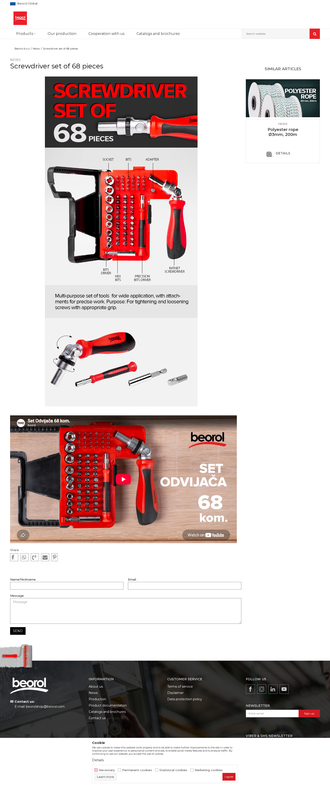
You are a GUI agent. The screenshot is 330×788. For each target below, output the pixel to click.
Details (283, 153)
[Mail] (45, 557)
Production (97, 699)
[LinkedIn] (272, 689)
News (36, 48)
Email (132, 579)
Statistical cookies (173, 770)
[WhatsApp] (24, 557)
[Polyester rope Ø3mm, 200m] (283, 98)
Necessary (107, 770)
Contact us (97, 718)
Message (17, 595)
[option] (283, 120)
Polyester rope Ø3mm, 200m (283, 132)
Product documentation (108, 705)
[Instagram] (261, 689)
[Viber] (34, 557)
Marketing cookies (209, 770)
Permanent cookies (137, 770)
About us (96, 686)
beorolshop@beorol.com (45, 707)
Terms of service (180, 686)
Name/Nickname (23, 579)
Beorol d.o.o (22, 48)
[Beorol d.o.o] (20, 18)
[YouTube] (284, 689)
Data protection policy (184, 699)
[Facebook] (14, 557)
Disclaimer (175, 693)
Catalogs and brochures (107, 712)
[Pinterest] (54, 557)
